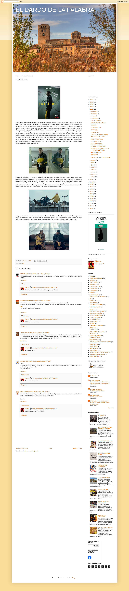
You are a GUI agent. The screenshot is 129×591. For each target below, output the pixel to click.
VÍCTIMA (93, 125)
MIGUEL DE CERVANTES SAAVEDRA (100, 342)
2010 (91, 205)
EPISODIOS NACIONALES (97, 311)
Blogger (74, 578)
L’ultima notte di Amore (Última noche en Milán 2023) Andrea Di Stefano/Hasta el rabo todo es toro (100, 383)
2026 (91, 99)
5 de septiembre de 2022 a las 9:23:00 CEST (38, 361)
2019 (91, 184)
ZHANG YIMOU (94, 348)
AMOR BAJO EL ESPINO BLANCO (100, 157)
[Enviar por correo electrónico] (38, 261)
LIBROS (92, 280)
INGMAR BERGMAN (95, 336)
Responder (23, 280)
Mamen (22, 300)
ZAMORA (92, 309)
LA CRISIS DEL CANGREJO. (97, 390)
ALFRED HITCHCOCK (96, 315)
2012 (91, 201)
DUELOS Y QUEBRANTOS (105, 527)
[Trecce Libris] (89, 558)
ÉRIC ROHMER (94, 340)
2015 (91, 194)
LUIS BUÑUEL (94, 350)
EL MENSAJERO (96, 127)
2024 (91, 104)
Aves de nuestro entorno (96, 396)
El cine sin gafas (95, 380)
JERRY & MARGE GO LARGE (99, 134)
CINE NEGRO (93, 290)
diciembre (94, 111)
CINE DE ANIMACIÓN (96, 313)
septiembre (94, 118)
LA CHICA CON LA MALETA (98, 122)
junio (92, 165)
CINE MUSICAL (94, 294)
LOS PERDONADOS (97, 139)
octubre (93, 116)
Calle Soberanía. (95, 376)
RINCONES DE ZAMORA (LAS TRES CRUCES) (105, 428)
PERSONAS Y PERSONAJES (98, 296)
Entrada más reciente (22, 448)
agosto (93, 160)
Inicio (50, 448)
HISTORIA (92, 284)
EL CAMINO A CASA (96, 141)
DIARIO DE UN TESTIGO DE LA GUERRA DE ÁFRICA (100, 149)
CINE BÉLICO (93, 288)
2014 (91, 196)
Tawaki (22, 332)
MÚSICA (92, 327)
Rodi (21, 391)
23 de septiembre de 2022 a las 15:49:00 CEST (37, 391)
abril (92, 169)
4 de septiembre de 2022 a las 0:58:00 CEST (44, 287)
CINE (23, 263)
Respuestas (25, 284)
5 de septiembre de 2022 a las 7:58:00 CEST (37, 332)
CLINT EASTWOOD (95, 307)
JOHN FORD (93, 303)
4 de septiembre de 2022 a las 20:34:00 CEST (45, 319)
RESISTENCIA (102, 415)
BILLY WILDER (94, 319)
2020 (91, 182)
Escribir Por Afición (95, 389)
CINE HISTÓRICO (95, 286)
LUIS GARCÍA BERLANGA (97, 331)
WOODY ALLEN (94, 301)
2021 (91, 179)
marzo (93, 172)
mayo (93, 167)
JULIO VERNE (94, 344)
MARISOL (92, 334)
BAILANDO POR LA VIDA (98, 137)
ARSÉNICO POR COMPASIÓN (102, 466)
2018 (91, 187)
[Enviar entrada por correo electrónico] (35, 260)
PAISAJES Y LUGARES (96, 305)
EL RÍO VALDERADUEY (104, 477)
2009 (91, 208)
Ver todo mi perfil (99, 264)
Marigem (22, 361)
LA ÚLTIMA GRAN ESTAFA (105, 441)
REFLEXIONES (94, 395)
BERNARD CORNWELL (96, 325)
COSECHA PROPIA (95, 317)
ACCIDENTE (94, 130)
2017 (91, 189)
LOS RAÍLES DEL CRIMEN (98, 146)
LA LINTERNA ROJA (96, 144)
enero (93, 177)
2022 (91, 109)
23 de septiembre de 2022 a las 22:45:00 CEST (45, 408)
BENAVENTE (93, 329)
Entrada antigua (77, 448)
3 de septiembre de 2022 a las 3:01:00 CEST (38, 273)
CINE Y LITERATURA (95, 278)
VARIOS (92, 292)
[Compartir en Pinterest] (46, 261)
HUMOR (92, 323)
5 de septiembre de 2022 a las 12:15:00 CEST (45, 348)
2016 (91, 191)
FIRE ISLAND (95, 132)
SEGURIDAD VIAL (95, 356)
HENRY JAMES (94, 321)
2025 (91, 102)
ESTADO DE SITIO (96, 152)
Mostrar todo (110, 407)
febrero (93, 174)
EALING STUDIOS (95, 338)
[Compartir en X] (42, 261)
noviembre (94, 113)
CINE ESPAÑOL (94, 282)
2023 (91, 107)
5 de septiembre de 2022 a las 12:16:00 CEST (45, 378)
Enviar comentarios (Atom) (30, 451)
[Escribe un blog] (40, 261)
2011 (91, 203)
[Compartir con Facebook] (44, 261)
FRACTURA (94, 155)
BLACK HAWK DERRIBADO (102, 515)
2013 (91, 198)
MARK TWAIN (93, 346)
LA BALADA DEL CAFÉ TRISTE (99, 401)
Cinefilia (22, 273)
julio (92, 162)
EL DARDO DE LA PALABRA (55, 9)
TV (90, 298)
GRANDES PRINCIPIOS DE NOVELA (100, 352)
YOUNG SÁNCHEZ (103, 489)
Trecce (27, 287)
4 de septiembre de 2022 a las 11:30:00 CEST (37, 300)
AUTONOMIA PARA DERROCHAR (103, 502)
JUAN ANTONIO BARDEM (97, 354)
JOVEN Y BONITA (96, 120)
